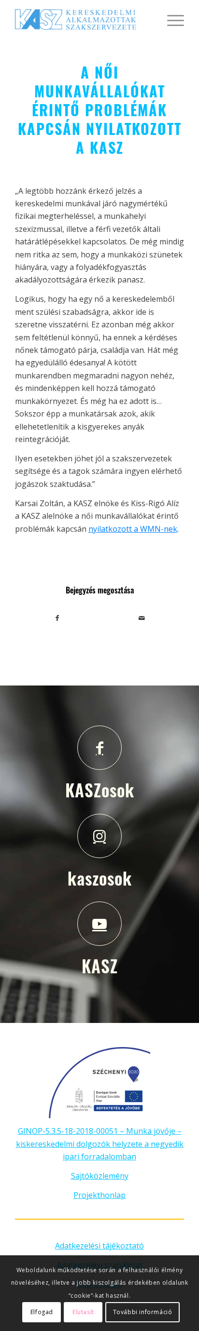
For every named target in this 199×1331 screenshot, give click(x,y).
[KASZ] (99, 923)
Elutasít (83, 1312)
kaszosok (100, 877)
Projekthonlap (99, 1195)
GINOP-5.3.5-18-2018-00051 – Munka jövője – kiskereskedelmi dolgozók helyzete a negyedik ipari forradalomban (100, 1144)
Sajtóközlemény (99, 1175)
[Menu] (170, 19)
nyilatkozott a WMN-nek (132, 529)
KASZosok (99, 789)
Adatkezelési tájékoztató (99, 1245)
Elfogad (41, 1312)
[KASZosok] (99, 748)
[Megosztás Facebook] (57, 618)
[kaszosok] (99, 836)
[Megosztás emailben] (142, 618)
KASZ (100, 965)
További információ (142, 1312)
